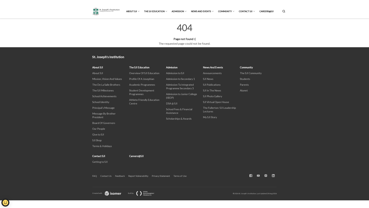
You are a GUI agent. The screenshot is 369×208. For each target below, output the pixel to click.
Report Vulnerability (138, 175)
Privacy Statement (161, 175)
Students (245, 78)
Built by (131, 193)
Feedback (120, 175)
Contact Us (106, 175)
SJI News (208, 78)
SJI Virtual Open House (216, 102)
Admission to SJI (175, 73)
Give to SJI (98, 134)
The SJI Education (154, 11)
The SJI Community (251, 73)
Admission (178, 11)
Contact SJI (245, 11)
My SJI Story (210, 117)
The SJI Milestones (103, 90)
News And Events (201, 11)
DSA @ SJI (171, 103)
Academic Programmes (142, 84)
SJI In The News (212, 90)
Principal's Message (103, 107)
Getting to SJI (100, 161)
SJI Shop (97, 140)
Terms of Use (180, 175)
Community (225, 11)
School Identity (100, 102)
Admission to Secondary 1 (180, 78)
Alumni (244, 90)
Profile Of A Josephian (141, 78)
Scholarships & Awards (179, 118)
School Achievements (104, 96)
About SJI (131, 11)
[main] (184, 34)
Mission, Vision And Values (107, 78)
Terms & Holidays (102, 146)
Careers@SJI (266, 11)
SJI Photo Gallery (212, 96)
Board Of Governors (103, 123)
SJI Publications (212, 84)
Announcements (212, 73)
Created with (97, 193)
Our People (98, 128)
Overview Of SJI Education (144, 73)
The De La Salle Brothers (106, 84)
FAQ (94, 175)
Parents (244, 84)
